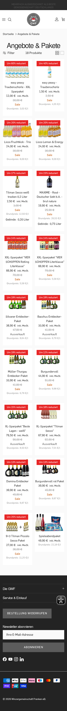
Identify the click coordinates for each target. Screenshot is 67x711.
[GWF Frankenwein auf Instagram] (16, 659)
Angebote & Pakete (29, 33)
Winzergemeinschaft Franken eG (28, 699)
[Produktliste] (62, 53)
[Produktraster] (57, 53)
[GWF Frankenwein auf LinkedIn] (22, 659)
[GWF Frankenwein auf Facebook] (5, 659)
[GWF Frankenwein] (33, 19)
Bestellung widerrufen (27, 613)
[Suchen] (11, 19)
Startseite (8, 33)
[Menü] (4, 19)
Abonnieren (33, 647)
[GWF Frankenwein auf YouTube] (10, 659)
